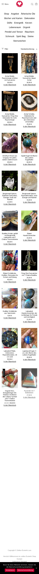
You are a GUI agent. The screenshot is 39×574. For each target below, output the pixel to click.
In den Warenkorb (10, 85)
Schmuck (9, 36)
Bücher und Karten (13, 18)
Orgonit (26, 27)
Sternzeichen (19, 41)
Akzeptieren (10, 570)
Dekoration (29, 18)
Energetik (18, 23)
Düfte (9, 23)
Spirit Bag (21, 36)
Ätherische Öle (28, 14)
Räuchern (29, 32)
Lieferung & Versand (19, 561)
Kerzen (28, 23)
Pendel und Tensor (14, 32)
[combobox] (25, 49)
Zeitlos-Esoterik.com (24, 550)
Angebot (15, 14)
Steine (31, 36)
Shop (6, 14)
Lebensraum (15, 27)
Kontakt (19, 559)
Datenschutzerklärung (25, 570)
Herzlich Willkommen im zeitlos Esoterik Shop (19, 556)
